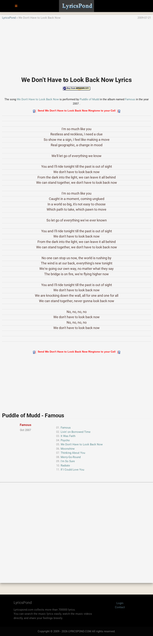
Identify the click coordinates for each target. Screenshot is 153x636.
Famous (130, 99)
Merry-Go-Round (71, 457)
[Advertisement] (76, 46)
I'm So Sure (68, 461)
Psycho (65, 440)
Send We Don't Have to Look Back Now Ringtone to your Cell (76, 110)
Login (119, 603)
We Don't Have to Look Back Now (38, 99)
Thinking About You (73, 452)
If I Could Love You (72, 469)
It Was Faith (68, 436)
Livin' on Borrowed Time (75, 432)
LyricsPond (9, 17)
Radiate (65, 465)
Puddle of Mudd (89, 99)
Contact (120, 607)
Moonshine (68, 448)
